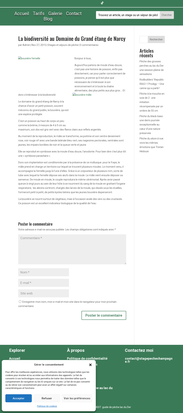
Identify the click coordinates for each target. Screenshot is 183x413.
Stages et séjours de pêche (63, 45)
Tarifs (38, 14)
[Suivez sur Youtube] (88, 3)
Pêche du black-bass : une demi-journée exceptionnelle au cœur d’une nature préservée (152, 125)
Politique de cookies (47, 406)
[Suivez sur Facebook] (81, 3)
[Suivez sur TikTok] (102, 3)
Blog (48, 20)
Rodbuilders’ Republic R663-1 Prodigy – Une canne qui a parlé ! (152, 84)
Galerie (55, 14)
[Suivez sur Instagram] (95, 3)
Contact (73, 14)
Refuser (47, 398)
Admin (26, 45)
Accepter (18, 398)
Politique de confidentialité (87, 358)
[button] (90, 365)
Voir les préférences (77, 398)
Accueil (21, 14)
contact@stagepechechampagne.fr (148, 360)
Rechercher (156, 39)
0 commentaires (89, 45)
